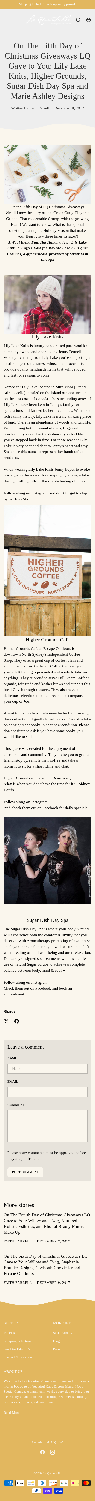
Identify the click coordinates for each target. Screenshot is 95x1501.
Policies (9, 1333)
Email (12, 1081)
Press (56, 1349)
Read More (12, 1412)
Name (12, 1058)
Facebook (50, 808)
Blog (56, 1341)
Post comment (25, 1172)
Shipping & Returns (18, 1341)
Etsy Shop (23, 499)
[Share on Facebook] (17, 1021)
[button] (88, 20)
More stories (19, 1205)
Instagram (39, 493)
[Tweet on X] (6, 1021)
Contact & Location (18, 1357)
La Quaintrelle (52, 1473)
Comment (16, 1105)
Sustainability (62, 1333)
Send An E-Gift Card (18, 1349)
